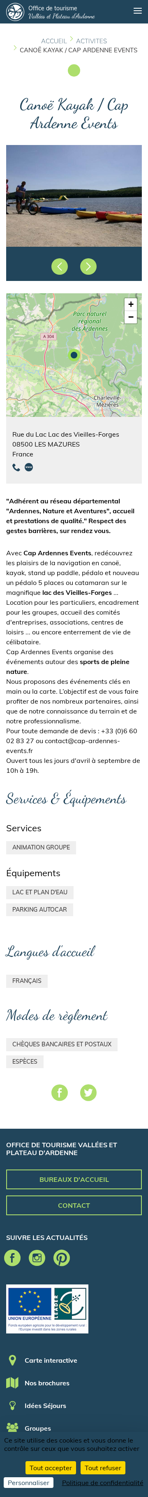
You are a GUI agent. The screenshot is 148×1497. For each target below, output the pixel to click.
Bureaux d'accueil (74, 1179)
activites (91, 41)
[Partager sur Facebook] (59, 1094)
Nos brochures (47, 1383)
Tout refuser (103, 1468)
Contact (74, 1205)
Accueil (54, 41)
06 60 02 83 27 (16, 467)
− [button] (131, 317)
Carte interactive (51, 1360)
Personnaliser (28, 1482)
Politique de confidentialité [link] (102, 1482)
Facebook (12, 1258)
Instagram (37, 1258)
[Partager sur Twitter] (88, 1094)
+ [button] (131, 304)
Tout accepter (51, 1468)
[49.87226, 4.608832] (74, 355)
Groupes (38, 1428)
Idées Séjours (45, 1405)
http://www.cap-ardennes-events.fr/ (29, 467)
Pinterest (61, 1258)
